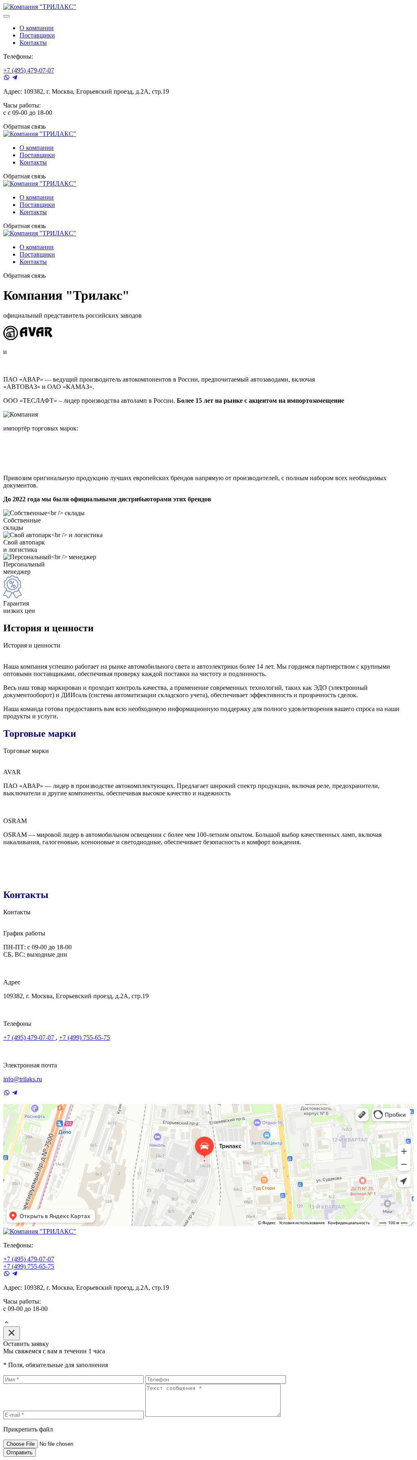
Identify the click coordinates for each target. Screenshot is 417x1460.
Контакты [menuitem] (33, 42)
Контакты (33, 162)
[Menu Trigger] (6, 16)
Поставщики (37, 154)
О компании (37, 147)
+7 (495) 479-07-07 (28, 70)
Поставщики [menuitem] (37, 35)
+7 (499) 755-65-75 (84, 1037)
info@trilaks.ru (22, 1079)
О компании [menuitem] (37, 27)
